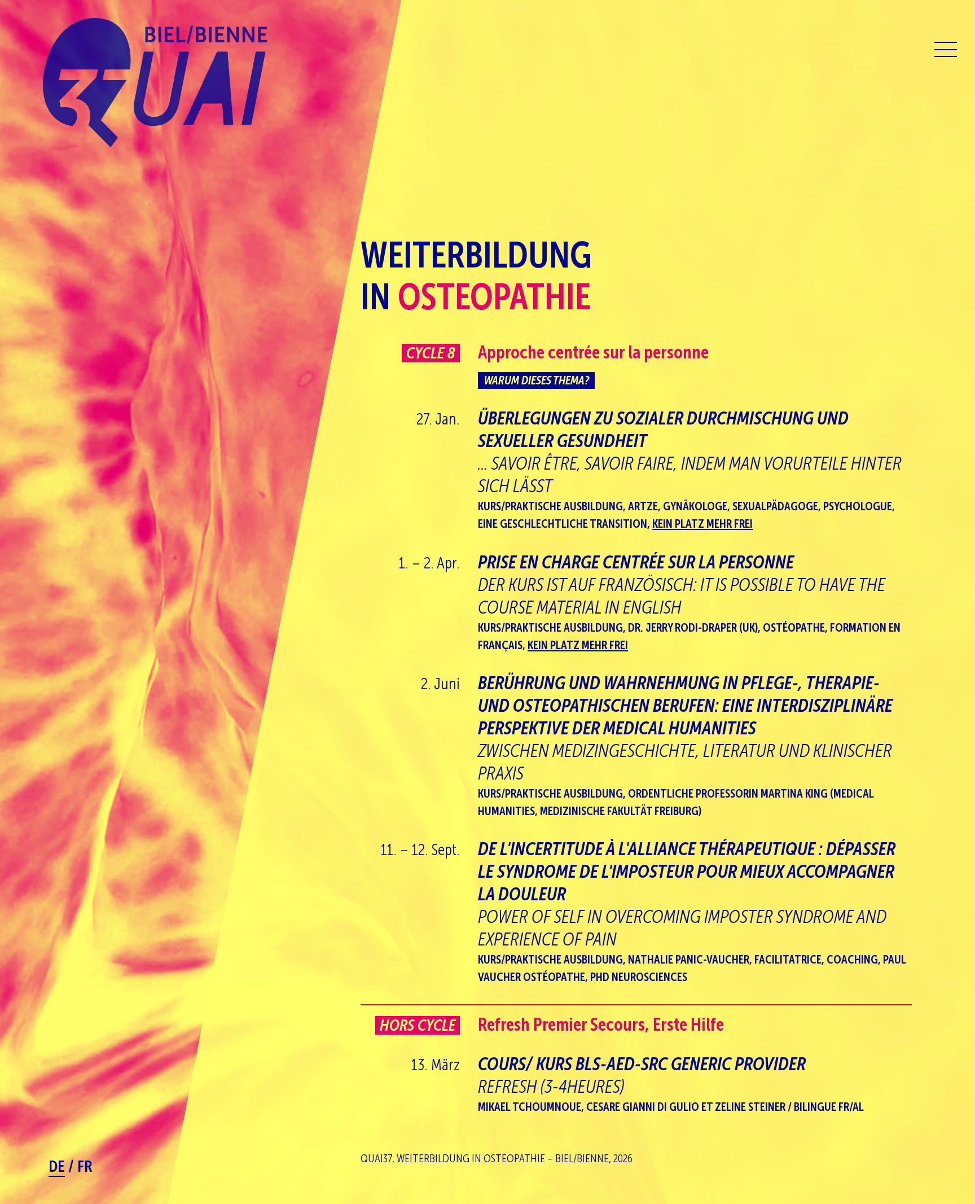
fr (85, 1166)
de (57, 1166)
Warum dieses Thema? (536, 380)
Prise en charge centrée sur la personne (681, 584)
